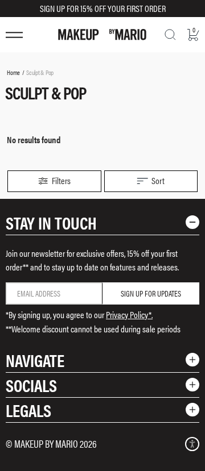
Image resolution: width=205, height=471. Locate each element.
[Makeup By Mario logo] (102, 34)
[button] (54, 181)
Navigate (35, 360)
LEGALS (28, 410)
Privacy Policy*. (129, 314)
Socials (31, 385)
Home (13, 72)
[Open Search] (170, 34)
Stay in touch (51, 222)
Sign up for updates (151, 293)
